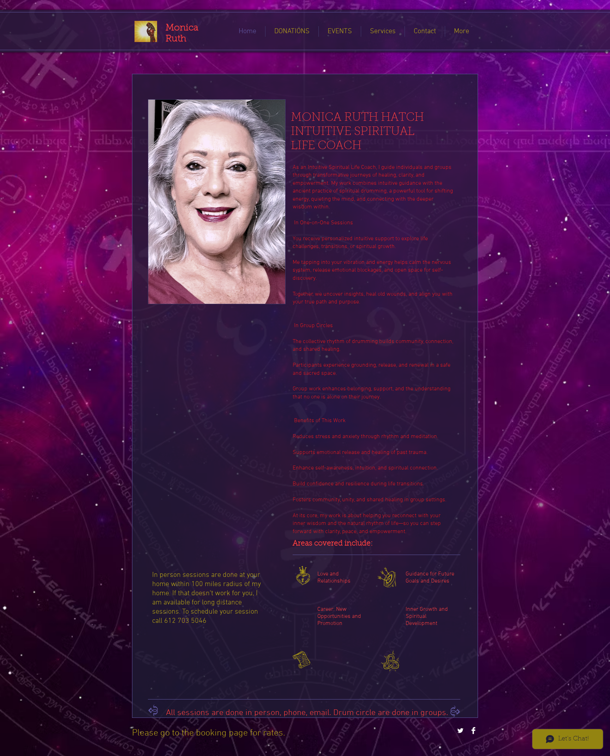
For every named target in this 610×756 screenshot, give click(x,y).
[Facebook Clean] (473, 730)
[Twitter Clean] (460, 730)
